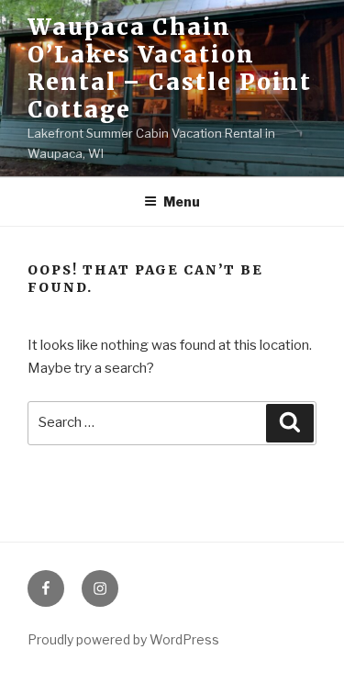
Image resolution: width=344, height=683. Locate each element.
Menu (181, 201)
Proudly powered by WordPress (123, 639)
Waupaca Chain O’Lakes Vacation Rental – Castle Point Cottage (170, 68)
